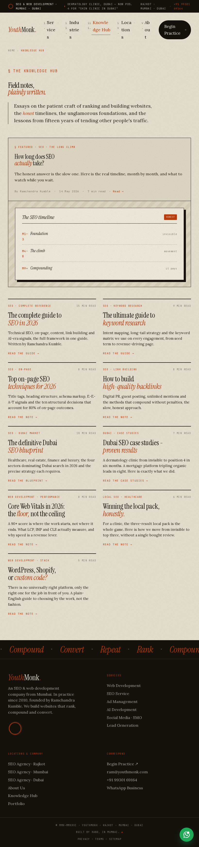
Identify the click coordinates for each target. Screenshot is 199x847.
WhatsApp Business (125, 787)
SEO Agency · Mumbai (28, 771)
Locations (124, 30)
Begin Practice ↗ (122, 763)
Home (11, 50)
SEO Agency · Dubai (26, 779)
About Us (16, 787)
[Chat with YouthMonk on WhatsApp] (187, 835)
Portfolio (16, 803)
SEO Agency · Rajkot (26, 763)
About (145, 30)
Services (49, 30)
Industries (72, 30)
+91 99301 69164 (182, 6)
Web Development (124, 685)
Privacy (84, 839)
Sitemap (115, 839)
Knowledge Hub (99, 26)
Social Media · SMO (124, 717)
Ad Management (122, 701)
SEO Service (118, 693)
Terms (99, 839)
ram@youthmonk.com (127, 771)
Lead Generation (122, 725)
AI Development (122, 709)
